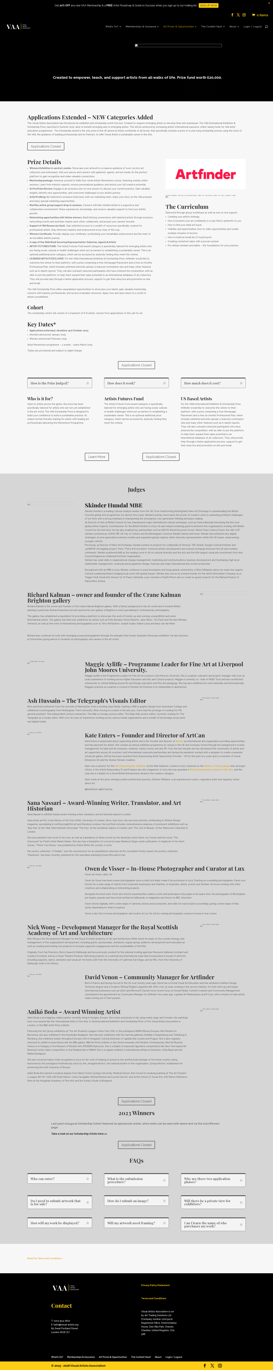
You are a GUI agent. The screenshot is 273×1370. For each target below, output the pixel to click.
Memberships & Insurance (141, 26)
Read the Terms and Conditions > (45, 1258)
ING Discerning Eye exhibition (130, 766)
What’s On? (112, 26)
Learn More (96, 457)
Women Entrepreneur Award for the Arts (211, 769)
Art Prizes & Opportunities (178, 26)
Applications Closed (203, 88)
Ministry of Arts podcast (217, 766)
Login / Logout (253, 26)
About (232, 26)
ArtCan (179, 741)
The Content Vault (211, 26)
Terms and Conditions (153, 1298)
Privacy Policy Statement (155, 1285)
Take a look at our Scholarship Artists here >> (79, 1133)
